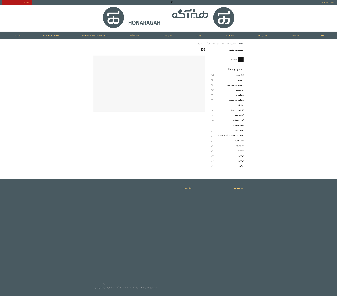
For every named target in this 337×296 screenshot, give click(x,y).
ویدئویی (241, 166)
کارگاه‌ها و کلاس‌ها (237, 110)
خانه (322, 35)
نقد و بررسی (167, 35)
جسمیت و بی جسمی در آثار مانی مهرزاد (211, 43)
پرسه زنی (199, 35)
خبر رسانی (295, 35)
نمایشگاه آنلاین (134, 35)
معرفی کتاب (239, 130)
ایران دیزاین (97, 287)
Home (241, 43)
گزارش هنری (239, 115)
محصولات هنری (238, 125)
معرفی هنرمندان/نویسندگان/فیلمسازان (94, 35)
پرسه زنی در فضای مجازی (235, 85)
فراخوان (241, 105)
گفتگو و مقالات (262, 35)
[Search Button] (4, 2)
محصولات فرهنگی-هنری (51, 35)
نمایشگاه (241, 150)
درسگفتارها (230, 35)
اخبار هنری (240, 75)
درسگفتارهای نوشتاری (236, 100)
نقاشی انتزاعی (239, 140)
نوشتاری (241, 156)
